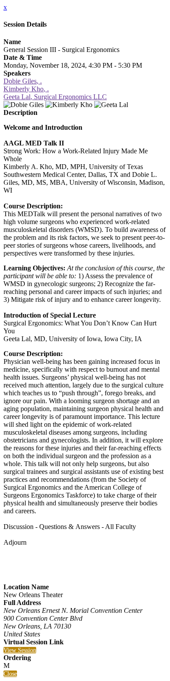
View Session (19, 650)
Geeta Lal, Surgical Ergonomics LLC (55, 96)
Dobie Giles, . (22, 81)
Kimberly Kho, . (26, 89)
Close (10, 674)
